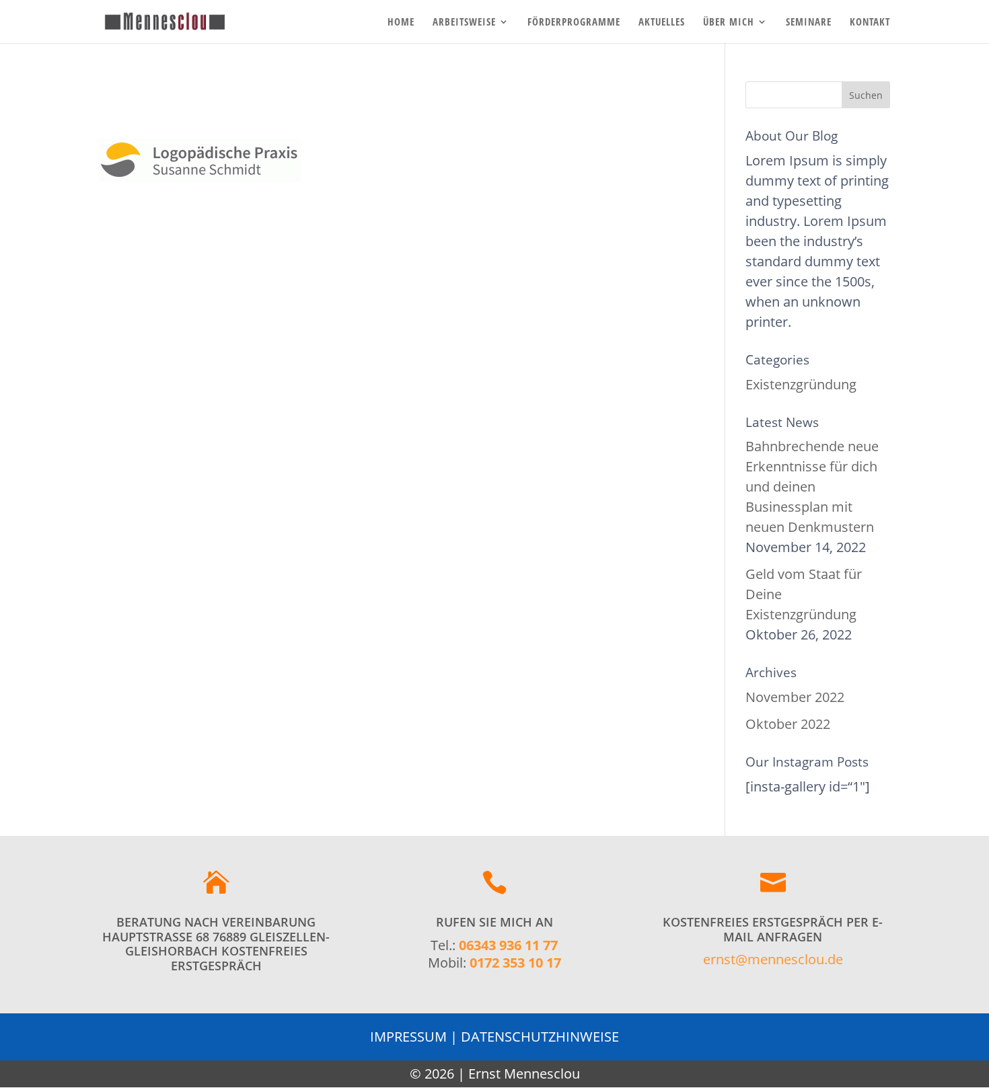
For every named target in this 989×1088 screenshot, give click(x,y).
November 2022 (794, 697)
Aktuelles (661, 22)
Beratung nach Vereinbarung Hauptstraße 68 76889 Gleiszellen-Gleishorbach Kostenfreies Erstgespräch (216, 944)
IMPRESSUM (408, 1036)
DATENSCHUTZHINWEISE (540, 1036)
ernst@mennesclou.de (773, 959)
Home (401, 22)
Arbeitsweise (464, 22)
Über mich (728, 22)
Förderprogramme (573, 22)
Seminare (809, 22)
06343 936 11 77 (508, 945)
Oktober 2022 (787, 724)
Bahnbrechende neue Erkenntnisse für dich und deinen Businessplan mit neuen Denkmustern (812, 486)
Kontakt (870, 22)
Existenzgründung (800, 384)
